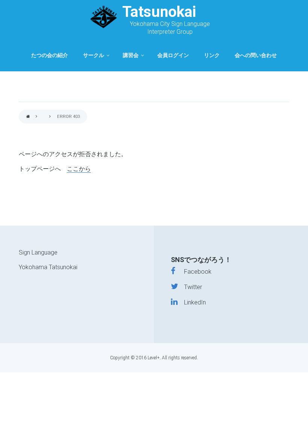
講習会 (131, 55)
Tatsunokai (159, 12)
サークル (93, 55)
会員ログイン (173, 55)
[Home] (104, 17)
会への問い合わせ (256, 55)
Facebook (193, 271)
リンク (212, 55)
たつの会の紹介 (49, 55)
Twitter (190, 287)
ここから (79, 168)
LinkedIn (191, 302)
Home (28, 117)
